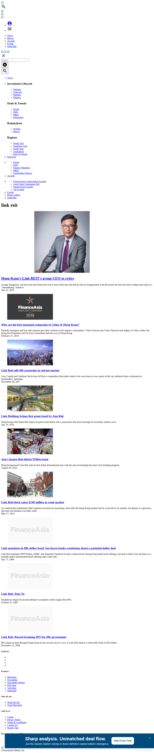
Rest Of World (20, 154)
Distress (17, 97)
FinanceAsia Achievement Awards (29, 181)
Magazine (12, 677)
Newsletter (12, 680)
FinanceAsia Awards (23, 187)
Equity (16, 109)
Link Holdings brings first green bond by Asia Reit (32, 416)
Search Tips (12, 728)
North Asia (18, 143)
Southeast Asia (20, 146)
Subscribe (12, 46)
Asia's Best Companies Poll (26, 184)
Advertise (11, 688)
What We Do (13, 702)
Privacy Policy (14, 719)
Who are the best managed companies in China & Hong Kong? (40, 324)
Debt (15, 112)
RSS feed (11, 685)
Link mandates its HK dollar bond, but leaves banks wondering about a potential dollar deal (58, 548)
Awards (11, 41)
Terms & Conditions (16, 722)
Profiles (16, 129)
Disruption (18, 117)
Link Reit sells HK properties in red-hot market (30, 370)
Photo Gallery (13, 195)
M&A (16, 114)
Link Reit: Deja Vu (13, 593)
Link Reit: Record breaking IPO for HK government (33, 637)
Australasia (18, 151)
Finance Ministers (21, 167)
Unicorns (17, 92)
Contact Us (12, 725)
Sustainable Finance (22, 173)
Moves (10, 38)
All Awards (18, 189)
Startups (17, 89)
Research (11, 157)
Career (10, 717)
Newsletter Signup (16, 682)
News (10, 35)
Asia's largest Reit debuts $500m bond (24, 459)
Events (10, 43)
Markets (17, 95)
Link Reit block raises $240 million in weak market (32, 502)
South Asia (18, 149)
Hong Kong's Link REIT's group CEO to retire (37, 278)
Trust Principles (14, 705)
